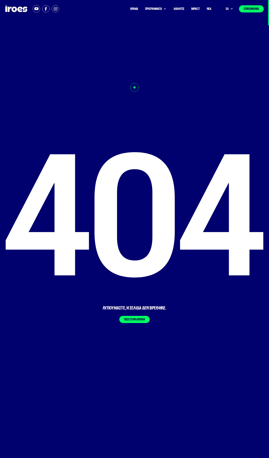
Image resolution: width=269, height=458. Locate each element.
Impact (195, 8)
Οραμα (134, 8)
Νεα (209, 8)
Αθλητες (179, 8)
